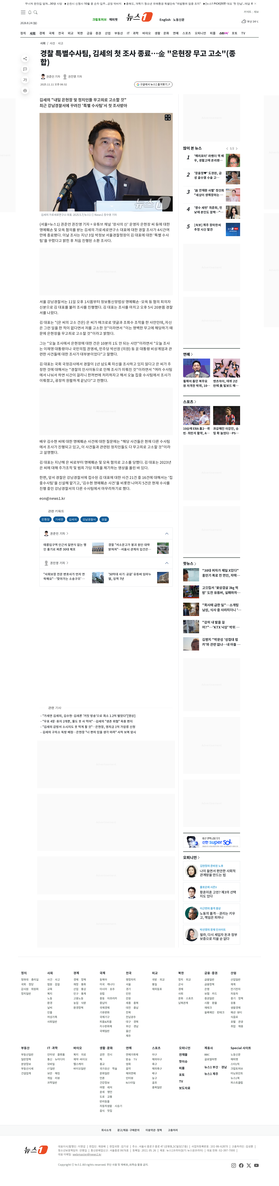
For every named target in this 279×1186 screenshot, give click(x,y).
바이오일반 (79, 1068)
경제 (76, 973)
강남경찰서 (89, 519)
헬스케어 (78, 1064)
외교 (155, 973)
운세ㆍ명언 (106, 1092)
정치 (24, 973)
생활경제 (235, 1007)
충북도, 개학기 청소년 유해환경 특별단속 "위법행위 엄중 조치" (143, 3)
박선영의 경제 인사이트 (213, 929)
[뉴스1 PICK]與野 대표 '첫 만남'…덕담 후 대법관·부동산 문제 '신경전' (226, 3)
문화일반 (105, 1073)
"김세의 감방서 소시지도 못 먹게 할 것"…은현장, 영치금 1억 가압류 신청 (89, 727)
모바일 (51, 1064)
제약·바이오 (80, 1059)
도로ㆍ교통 (106, 1096)
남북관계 (183, 1003)
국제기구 (105, 1017)
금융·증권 (211, 973)
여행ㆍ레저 (106, 1087)
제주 (128, 1036)
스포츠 (188, 401)
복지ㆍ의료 (79, 1054)
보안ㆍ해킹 (53, 1073)
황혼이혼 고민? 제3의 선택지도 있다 (218, 894)
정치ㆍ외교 (184, 979)
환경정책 (78, 1007)
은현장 (46, 519)
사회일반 (52, 1022)
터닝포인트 (237, 1073)
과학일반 (52, 1082)
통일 (154, 984)
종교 (102, 1064)
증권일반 (209, 998)
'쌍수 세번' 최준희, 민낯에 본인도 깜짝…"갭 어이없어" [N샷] (208, 212)
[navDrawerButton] (23, 12)
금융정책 (209, 984)
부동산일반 (27, 1054)
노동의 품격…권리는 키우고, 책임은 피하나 (217, 915)
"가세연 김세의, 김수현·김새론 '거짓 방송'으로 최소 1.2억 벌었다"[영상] (89, 716)
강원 (128, 998)
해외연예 (131, 1073)
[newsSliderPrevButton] (227, 148)
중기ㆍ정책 (237, 998)
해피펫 (113, 20)
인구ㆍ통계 (79, 993)
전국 (129, 973)
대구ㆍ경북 (132, 1022)
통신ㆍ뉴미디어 (56, 1059)
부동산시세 (27, 1068)
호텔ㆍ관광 (237, 1022)
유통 (233, 1003)
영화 (128, 1064)
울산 (128, 1031)
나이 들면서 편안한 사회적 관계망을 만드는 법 (218, 873)
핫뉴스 (188, 563)
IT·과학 (52, 1048)
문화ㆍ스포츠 (185, 998)
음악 (128, 1068)
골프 (154, 1082)
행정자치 (131, 979)
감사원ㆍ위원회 (30, 989)
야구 (154, 1054)
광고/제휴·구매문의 (128, 1130)
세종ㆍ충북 (132, 1003)
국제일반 (105, 1031)
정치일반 (26, 993)
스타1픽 (235, 1064)
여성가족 (52, 1017)
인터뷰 (129, 1078)
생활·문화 (106, 1048)
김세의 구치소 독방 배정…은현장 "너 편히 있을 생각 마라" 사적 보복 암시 (89, 732)
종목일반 (157, 1087)
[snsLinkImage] (233, 1165)
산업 (233, 973)
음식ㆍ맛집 (106, 1111)
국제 (102, 973)
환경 (49, 1003)
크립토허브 (99, 20)
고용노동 (78, 998)
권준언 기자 (53, 76)
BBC (207, 1054)
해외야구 (157, 1059)
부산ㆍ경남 (132, 1026)
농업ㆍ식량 (79, 1003)
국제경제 (105, 1007)
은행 (206, 989)
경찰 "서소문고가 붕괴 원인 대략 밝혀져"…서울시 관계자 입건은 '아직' (129, 547)
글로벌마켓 (210, 1059)
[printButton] (25, 90)
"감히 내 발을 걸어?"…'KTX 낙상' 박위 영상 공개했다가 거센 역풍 (220, 627)
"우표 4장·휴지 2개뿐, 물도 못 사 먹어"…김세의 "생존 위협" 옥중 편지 (88, 721)
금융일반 (209, 979)
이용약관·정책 (154, 1130)
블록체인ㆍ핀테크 (214, 1012)
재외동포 (157, 989)
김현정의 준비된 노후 (211, 866)
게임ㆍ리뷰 (53, 1078)
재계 (233, 984)
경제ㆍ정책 (79, 979)
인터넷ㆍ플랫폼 (56, 1054)
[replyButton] (25, 69)
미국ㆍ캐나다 (107, 984)
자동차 (234, 993)
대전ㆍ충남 (132, 1007)
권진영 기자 (75, 76)
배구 (154, 1073)
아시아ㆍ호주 (107, 989)
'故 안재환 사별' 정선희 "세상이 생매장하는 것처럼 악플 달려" (209, 195)
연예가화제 (132, 1054)
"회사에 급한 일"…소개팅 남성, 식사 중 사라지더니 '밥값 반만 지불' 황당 (221, 610)
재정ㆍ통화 (79, 984)
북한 (181, 973)
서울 (128, 984)
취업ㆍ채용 (237, 1026)
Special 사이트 (241, 1048)
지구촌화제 (106, 1026)
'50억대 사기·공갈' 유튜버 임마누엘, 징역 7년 (129, 576)
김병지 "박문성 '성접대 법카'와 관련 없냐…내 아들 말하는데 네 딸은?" (221, 644)
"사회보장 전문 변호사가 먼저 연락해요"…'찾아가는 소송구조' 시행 (64, 576)
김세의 (73, 519)
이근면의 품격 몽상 (210, 908)
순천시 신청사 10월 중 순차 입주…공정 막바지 (74, 3)
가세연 (59, 519)
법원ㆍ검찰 (53, 984)
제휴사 (208, 1048)
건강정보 (105, 1082)
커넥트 (247, 12)
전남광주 (131, 1017)
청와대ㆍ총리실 (30, 979)
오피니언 (190, 857)
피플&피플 (106, 1022)
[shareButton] (25, 58)
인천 (128, 993)
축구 (154, 1064)
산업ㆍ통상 (79, 989)
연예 (186, 354)
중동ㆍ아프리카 (108, 998)
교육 (49, 989)
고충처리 (173, 1130)
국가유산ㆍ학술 (108, 1068)
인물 (49, 1012)
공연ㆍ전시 (106, 1054)
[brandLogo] (139, 16)
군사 (180, 984)
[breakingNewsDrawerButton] (30, 12)
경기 (128, 989)
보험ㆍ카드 (210, 993)
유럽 (102, 993)
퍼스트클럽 (237, 1082)
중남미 (103, 1003)
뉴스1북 (235, 1078)
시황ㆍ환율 (210, 1003)
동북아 (103, 979)
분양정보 (26, 1064)
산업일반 (235, 979)
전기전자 (235, 989)
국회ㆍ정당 (27, 984)
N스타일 (130, 1082)
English (165, 20)
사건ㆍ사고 (53, 979)
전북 (128, 1012)
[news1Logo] (36, 1150)
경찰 (104, 519)
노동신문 (178, 20)
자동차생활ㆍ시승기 (111, 1106)
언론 (102, 1078)
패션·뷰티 (236, 1012)
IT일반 (51, 1068)
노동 (49, 998)
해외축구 (157, 1068)
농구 (154, 1078)
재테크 (208, 1007)
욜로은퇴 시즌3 (208, 887)
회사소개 (106, 1130)
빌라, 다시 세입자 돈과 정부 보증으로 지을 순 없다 (218, 937)
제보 (256, 12)
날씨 (49, 1007)
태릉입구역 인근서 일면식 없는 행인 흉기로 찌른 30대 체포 (64, 547)
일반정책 (26, 1059)
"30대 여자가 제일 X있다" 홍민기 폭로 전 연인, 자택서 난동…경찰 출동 (221, 575)
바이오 (77, 1048)
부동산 (25, 1048)
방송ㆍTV (131, 1059)
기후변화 (105, 1012)
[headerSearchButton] (35, 12)
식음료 (234, 1017)
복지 (49, 993)
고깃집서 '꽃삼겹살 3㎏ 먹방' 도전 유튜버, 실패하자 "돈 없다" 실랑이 (220, 593)
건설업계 (26, 1073)
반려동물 (105, 1101)
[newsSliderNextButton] (236, 148)
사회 (43, 43)
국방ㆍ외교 (158, 979)
